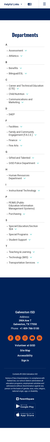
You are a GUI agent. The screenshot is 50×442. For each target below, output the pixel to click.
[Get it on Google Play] (25, 406)
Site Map (25, 350)
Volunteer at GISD (25, 345)
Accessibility (25, 355)
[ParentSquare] (25, 399)
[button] (13, 4)
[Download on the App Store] (25, 415)
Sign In (25, 360)
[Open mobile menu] (44, 4)
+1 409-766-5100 (29, 328)
